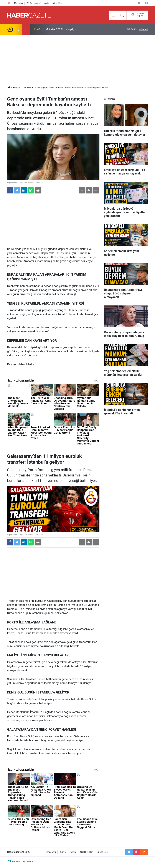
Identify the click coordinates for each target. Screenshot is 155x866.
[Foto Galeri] (146, 3)
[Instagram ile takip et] (136, 852)
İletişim (72, 852)
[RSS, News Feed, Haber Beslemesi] (144, 852)
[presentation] (18, 29)
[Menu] (113, 15)
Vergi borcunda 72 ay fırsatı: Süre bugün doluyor (71, 29)
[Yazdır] (38, 190)
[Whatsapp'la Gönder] (31, 190)
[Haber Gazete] (29, 14)
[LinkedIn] (24, 190)
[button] (82, 190)
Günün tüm (137, 29)
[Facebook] (10, 190)
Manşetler (18, 3)
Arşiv (46, 3)
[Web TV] (139, 3)
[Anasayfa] (8, 3)
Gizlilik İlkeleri (86, 852)
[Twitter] (17, 190)
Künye (63, 852)
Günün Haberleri (34, 3)
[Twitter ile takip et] (129, 852)
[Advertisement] (77, 60)
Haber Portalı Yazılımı (22, 861)
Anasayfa (51, 852)
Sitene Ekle (57, 3)
